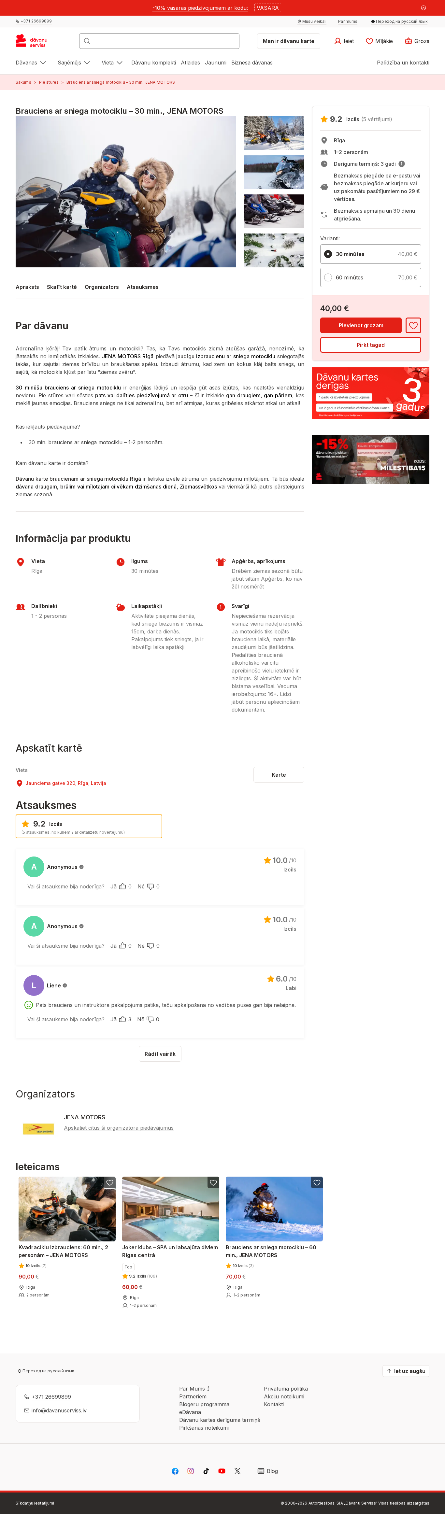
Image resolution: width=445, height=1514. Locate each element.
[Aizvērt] (423, 8)
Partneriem (193, 1396)
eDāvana (190, 1412)
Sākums (23, 82)
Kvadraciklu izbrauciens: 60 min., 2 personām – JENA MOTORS (63, 1251)
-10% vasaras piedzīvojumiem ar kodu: (200, 8)
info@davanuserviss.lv (59, 1410)
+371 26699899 (51, 1397)
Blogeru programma (204, 1404)
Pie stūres (49, 82)
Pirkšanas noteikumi (204, 1427)
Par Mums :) (194, 1388)
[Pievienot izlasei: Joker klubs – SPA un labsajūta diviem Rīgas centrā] (213, 1182)
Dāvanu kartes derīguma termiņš (219, 1420)
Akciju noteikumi (284, 1396)
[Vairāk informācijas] (402, 164)
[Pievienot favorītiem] (413, 325)
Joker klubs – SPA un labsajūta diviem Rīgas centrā (170, 1251)
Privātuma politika (286, 1388)
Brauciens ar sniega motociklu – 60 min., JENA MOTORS (271, 1251)
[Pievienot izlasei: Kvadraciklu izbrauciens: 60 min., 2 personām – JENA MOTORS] (110, 1182)
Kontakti (274, 1404)
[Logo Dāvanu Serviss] (39, 43)
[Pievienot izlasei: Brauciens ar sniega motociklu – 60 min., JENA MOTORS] (317, 1182)
